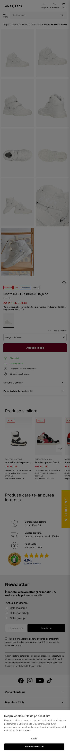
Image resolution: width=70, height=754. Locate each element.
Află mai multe (23, 730)
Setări (34, 739)
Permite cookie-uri (34, 747)
